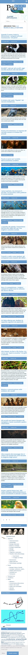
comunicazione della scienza (17, 634)
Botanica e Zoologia (18, 61)
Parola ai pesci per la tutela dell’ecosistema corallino (10, 159)
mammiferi (13, 642)
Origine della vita (13, 561)
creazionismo (12, 636)
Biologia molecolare (14, 544)
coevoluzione (9, 634)
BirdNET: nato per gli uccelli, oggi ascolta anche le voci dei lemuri (13, 69)
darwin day (21, 636)
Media (9, 579)
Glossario (8, 625)
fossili (24, 639)
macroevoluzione (7, 642)
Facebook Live (13, 572)
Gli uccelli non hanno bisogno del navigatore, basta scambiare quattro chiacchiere (13, 422)
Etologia (4, 64)
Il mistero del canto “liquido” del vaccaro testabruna (12, 101)
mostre (24, 642)
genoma (2, 640)
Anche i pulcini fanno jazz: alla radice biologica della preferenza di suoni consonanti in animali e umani (13, 492)
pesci (15, 643)
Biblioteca (11, 581)
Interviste (11, 588)
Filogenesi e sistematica (15, 552)
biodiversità (5, 633)
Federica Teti (14, 41)
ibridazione (9, 640)
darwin (16, 636)
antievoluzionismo (17, 632)
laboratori (22, 640)
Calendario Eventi (10, 536)
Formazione (12, 574)
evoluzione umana (13, 639)
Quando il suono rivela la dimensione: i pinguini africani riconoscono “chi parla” (11, 36)
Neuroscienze (12, 559)
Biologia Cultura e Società (15, 567)
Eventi (9, 565)
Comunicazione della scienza (16, 583)
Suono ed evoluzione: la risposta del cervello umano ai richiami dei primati (14, 132)
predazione (21, 643)
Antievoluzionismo (13, 540)
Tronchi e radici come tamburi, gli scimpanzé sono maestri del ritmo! (13, 257)
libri (2, 642)
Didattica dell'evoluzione (15, 570)
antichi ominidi (11, 632)
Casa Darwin (16, 556)
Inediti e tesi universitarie (15, 586)
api (20, 632)
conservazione (5, 636)
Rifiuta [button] (3, 653)
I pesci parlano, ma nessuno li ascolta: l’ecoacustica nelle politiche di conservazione (13, 192)
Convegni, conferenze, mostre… (17, 569)
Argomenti (10, 538)
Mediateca (11, 589)
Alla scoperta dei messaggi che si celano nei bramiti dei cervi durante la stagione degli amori (13, 455)
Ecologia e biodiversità (7, 61)
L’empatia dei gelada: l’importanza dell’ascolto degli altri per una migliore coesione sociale (13, 228)
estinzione (13, 637)
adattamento (4, 632)
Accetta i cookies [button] (13, 653)
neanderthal (4, 643)
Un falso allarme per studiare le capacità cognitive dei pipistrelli (12, 321)
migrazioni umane (18, 642)
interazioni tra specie (17, 640)
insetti (12, 640)
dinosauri (4, 637)
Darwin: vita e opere (14, 584)
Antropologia (5, 283)
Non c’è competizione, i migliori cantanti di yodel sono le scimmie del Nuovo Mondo (13, 289)
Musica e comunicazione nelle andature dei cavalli (11, 390)
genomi (5, 640)
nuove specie (10, 643)
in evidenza (10, 64)
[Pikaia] (15, 13)
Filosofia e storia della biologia (16, 553)
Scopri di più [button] (4, 649)
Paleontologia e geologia (15, 563)
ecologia (9, 637)
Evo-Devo (11, 550)
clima (6, 634)
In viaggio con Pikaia (18, 557)
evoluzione (18, 637)
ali (7, 632)
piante (17, 643)
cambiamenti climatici (15, 633)
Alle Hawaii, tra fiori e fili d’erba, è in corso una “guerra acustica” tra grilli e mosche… (14, 353)
